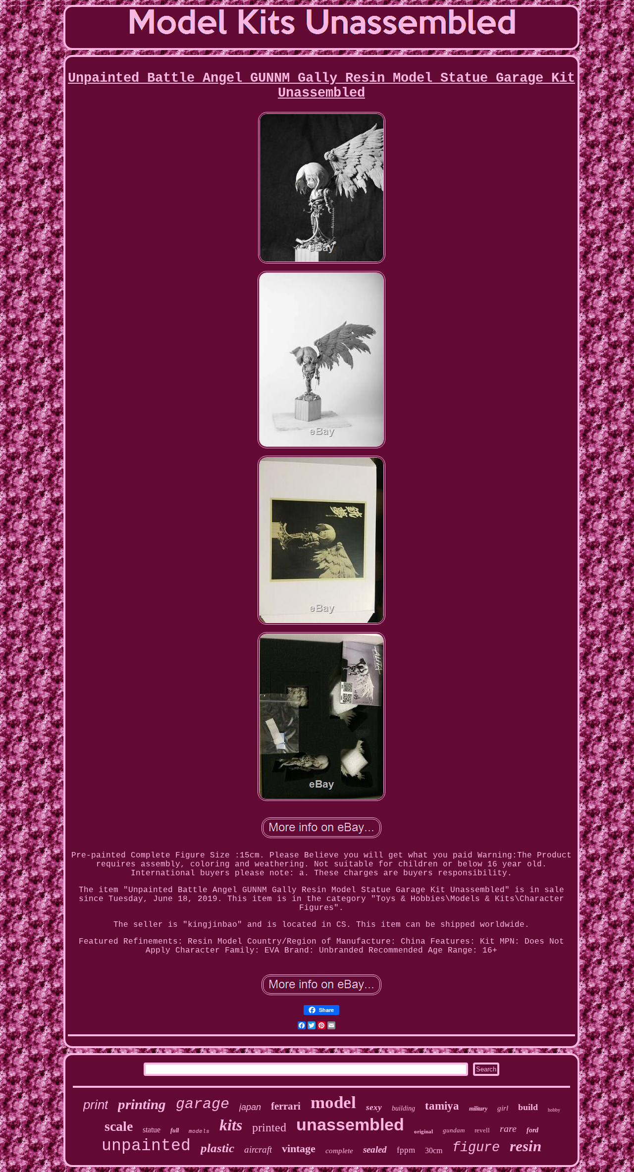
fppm (406, 1150)
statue (151, 1129)
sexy (374, 1107)
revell (482, 1130)
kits (230, 1125)
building (403, 1108)
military (478, 1108)
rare (508, 1128)
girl (502, 1108)
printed (269, 1127)
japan (250, 1107)
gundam (454, 1130)
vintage (299, 1148)
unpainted (146, 1146)
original (423, 1131)
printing (142, 1104)
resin (525, 1146)
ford (532, 1130)
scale (119, 1126)
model (333, 1102)
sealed (375, 1149)
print (95, 1104)
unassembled (350, 1124)
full (174, 1130)
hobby (554, 1110)
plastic (217, 1148)
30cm (433, 1150)
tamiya (442, 1106)
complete (339, 1151)
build (528, 1107)
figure (476, 1147)
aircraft (258, 1149)
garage (202, 1104)
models (199, 1131)
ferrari (286, 1106)
